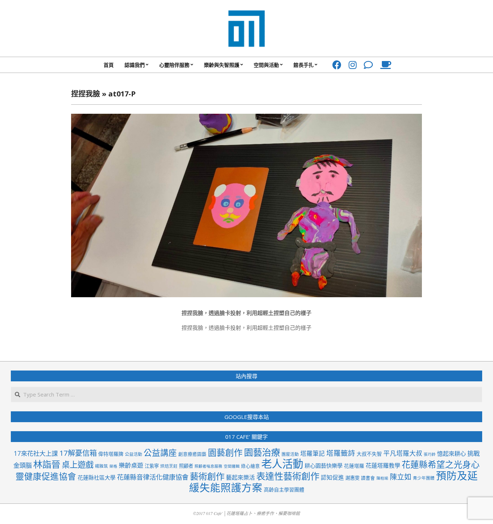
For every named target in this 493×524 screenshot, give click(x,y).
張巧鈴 (430, 454)
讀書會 (368, 478)
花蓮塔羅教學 (383, 465)
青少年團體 (424, 478)
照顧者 (186, 466)
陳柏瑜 (382, 478)
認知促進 (332, 477)
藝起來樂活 (240, 477)
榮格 (113, 466)
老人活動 (282, 463)
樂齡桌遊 (131, 465)
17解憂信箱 (78, 453)
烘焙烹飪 (169, 466)
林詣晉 (46, 464)
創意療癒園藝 (192, 454)
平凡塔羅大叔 (402, 453)
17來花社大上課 (36, 453)
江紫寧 (152, 466)
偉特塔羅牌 (110, 453)
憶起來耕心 (451, 454)
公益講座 (160, 452)
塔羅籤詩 (340, 453)
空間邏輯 (232, 466)
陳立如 (400, 477)
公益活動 (133, 454)
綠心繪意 (250, 466)
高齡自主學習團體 (284, 489)
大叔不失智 (369, 453)
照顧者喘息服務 (208, 466)
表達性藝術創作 (287, 476)
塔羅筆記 (312, 453)
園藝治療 (262, 452)
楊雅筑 (101, 466)
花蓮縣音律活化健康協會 (152, 476)
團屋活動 (290, 454)
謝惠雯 (352, 478)
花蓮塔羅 (354, 465)
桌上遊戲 (77, 464)
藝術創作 (207, 476)
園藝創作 (225, 452)
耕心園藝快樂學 (324, 465)
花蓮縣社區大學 (96, 477)
